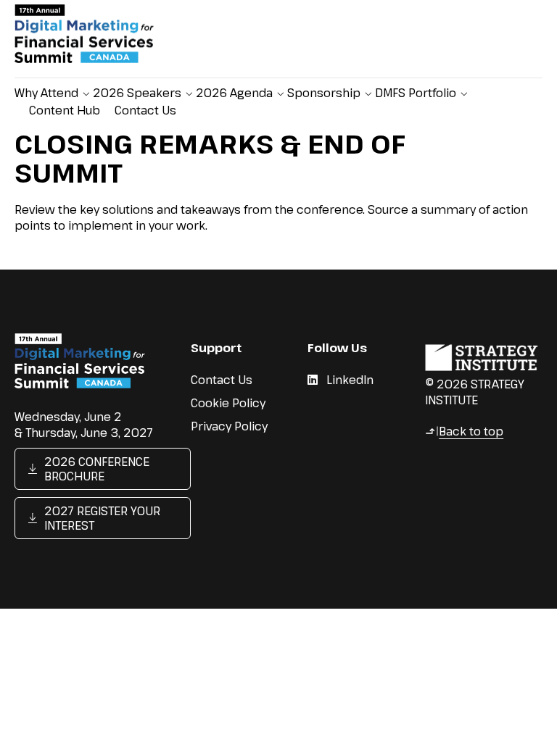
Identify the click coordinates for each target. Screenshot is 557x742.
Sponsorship (323, 93)
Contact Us (145, 110)
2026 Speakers (137, 93)
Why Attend (46, 93)
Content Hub (64, 110)
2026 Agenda (234, 93)
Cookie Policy (228, 403)
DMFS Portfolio (415, 93)
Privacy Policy (229, 426)
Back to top (464, 431)
